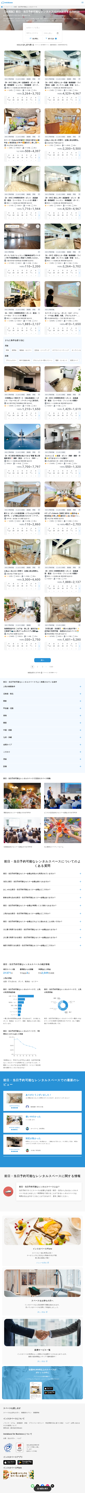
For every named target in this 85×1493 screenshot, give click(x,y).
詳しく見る (41, 1312)
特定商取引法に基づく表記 (54, 1423)
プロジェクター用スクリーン (42, 360)
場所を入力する (32, 33)
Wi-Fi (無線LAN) (24, 360)
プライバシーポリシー (36, 1423)
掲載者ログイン (26, 1412)
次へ (42, 660)
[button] (42, 687)
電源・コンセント (61, 360)
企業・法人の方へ (9, 1438)
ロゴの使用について (10, 1425)
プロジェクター (11, 360)
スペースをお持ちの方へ (11, 1412)
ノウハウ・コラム (9, 1423)
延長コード (74, 360)
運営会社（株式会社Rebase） (13, 1428)
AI (39, 79)
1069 (51, 667)
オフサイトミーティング (60, 350)
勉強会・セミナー (25, 350)
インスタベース (7, 7)
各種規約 (20, 1423)
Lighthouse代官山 (14, 1150)
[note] (52, 1486)
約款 (25, 1423)
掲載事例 (36, 1412)
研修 (7, 350)
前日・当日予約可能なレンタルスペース (25, 7)
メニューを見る (41, 1262)
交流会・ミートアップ (42, 350)
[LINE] (32, 1486)
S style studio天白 (14, 1106)
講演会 (14, 350)
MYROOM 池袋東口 (14, 1128)
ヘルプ (19, 1438)
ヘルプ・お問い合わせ (72, 1423)
